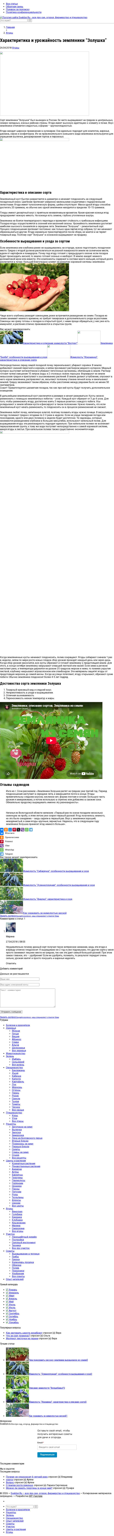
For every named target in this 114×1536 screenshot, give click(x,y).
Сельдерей (18, 1061)
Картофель (18, 1081)
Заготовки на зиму (22, 1126)
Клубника (17, 1220)
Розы (15, 1194)
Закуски (16, 1132)
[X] (18, 829)
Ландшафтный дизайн (24, 1236)
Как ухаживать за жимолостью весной (44, 913)
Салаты (16, 1149)
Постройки (18, 1239)
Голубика (17, 1214)
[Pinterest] (14, 829)
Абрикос (16, 1039)
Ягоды (15, 47)
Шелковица (18, 1047)
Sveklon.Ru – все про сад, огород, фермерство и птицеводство (45, 1493)
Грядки (16, 1259)
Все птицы (18, 1121)
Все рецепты (19, 1157)
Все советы (18, 1276)
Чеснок (16, 1107)
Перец (15, 1093)
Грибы (15, 1256)
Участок (10, 1234)
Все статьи (12, 3)
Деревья (11, 1028)
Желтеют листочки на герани (22, 1338)
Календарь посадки (23, 1262)
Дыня (15, 1073)
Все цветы (18, 1205)
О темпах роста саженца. (19, 1485)
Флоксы (16, 1200)
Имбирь (16, 1059)
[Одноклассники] (6, 829)
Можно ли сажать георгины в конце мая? (29, 1488)
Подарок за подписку (18, 9)
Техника (16, 1245)
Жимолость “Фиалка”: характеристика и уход (47, 899)
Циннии (16, 1203)
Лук (14, 1084)
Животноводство (15, 1053)
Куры (15, 1115)
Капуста (16, 1078)
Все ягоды (17, 1231)
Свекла (16, 1098)
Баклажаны (18, 1070)
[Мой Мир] (10, 829)
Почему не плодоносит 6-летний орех (27, 1476)
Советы (10, 1251)
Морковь (17, 1087)
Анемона (17, 1169)
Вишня (15, 1036)
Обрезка (16, 1265)
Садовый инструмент (24, 1242)
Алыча (15, 1045)
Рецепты (11, 1124)
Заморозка (18, 1135)
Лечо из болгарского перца (27, 1138)
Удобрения (18, 1273)
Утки (14, 1118)
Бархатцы (17, 1174)
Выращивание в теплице (25, 1253)
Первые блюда (20, 1146)
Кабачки (16, 1076)
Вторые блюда (20, 1141)
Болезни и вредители (18, 1025)
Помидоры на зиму (22, 1143)
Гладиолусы (18, 1180)
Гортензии (17, 1183)
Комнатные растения (23, 1163)
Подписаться (47, 1454)
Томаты (16, 1104)
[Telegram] (31, 829)
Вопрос (10, 1482)
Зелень (10, 1056)
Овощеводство (14, 1067)
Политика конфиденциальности (23, 12)
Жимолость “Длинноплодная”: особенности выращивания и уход (59, 885)
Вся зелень (18, 1064)
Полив (15, 1268)
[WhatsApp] (26, 829)
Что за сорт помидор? (18, 1335)
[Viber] (22, 829)
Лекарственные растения (26, 1166)
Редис (15, 1095)
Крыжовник (19, 1222)
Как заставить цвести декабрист (24, 1332)
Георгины (17, 1177)
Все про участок (21, 1248)
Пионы (16, 1189)
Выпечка (17, 1129)
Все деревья (19, 1050)
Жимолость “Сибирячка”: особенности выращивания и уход (56, 871)
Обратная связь (14, 6)
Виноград (17, 1211)
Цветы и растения (16, 1160)
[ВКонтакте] (2, 829)
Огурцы (16, 1090)
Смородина (18, 1228)
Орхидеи (17, 1186)
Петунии (16, 1191)
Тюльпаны (18, 1197)
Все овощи (18, 1109)
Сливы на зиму (20, 1152)
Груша (15, 1033)
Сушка (15, 1155)
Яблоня (16, 1030)
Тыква (15, 1101)
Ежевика (17, 1217)
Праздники (18, 1270)
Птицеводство (14, 1112)
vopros (9, 1479)
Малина (16, 1225)
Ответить (11, 963)
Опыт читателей (14, 1279)
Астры (15, 1172)
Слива (15, 1042)
